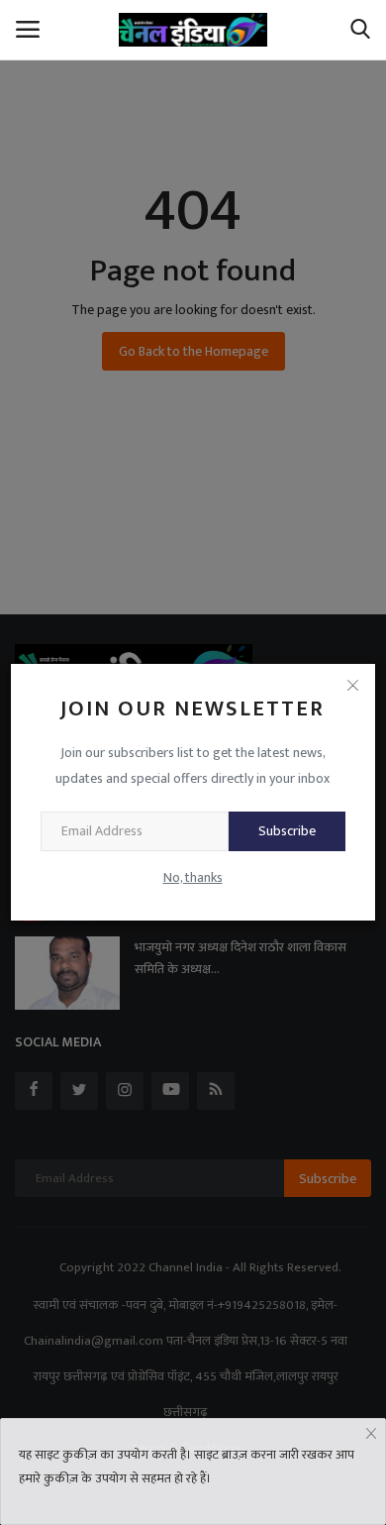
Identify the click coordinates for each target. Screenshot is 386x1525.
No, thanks (193, 877)
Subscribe (287, 830)
